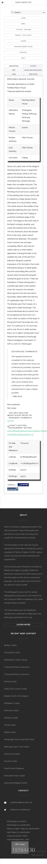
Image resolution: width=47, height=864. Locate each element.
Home (23, 18)
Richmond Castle (11, 710)
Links (27, 839)
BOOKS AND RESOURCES (33, 70)
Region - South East (23, 35)
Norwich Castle (10, 761)
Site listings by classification (18, 825)
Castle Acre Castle (12, 754)
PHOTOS (33, 66)
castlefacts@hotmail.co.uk (21, 802)
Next (23, 58)
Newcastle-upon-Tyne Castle (16, 747)
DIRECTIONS (33, 74)
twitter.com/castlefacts (20, 810)
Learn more (24, 625)
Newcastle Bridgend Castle (15, 783)
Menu (23, 23)
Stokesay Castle (11, 718)
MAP (13, 70)
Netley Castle (10, 732)
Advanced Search (14, 836)
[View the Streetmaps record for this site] (12, 490)
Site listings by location (16, 821)
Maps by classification (30, 829)
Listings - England (23, 29)
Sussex (23, 41)
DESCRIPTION (13, 66)
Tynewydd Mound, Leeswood (16, 667)
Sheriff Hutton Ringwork (14, 768)
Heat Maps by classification (18, 832)
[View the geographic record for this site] (23, 486)
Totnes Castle (10, 725)
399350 (10, 421)
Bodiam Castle (10, 645)
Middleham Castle (11, 703)
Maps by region (13, 829)
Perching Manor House (23, 46)
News (25, 836)
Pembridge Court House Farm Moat (19, 739)
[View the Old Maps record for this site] (12, 486)
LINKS (14, 74)
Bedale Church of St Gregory (16, 696)
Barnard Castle (10, 681)
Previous (23, 52)
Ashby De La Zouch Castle (15, 689)
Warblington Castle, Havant (15, 660)
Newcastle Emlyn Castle (14, 776)
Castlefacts (23, 2)
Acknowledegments (15, 839)
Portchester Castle (12, 652)
